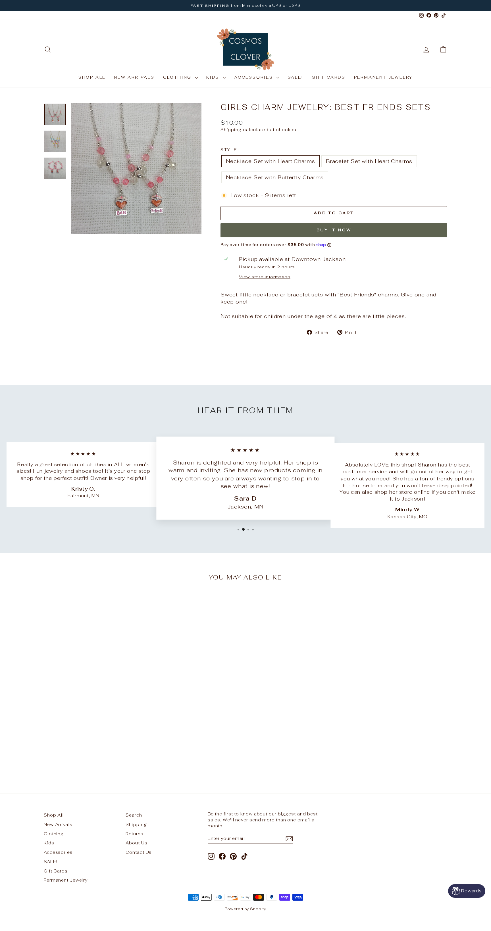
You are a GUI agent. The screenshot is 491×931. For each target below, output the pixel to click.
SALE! (295, 77)
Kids (213, 77)
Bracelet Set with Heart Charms (369, 161)
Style (228, 149)
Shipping (231, 129)
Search (134, 815)
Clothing (178, 77)
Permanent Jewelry (383, 77)
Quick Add (92, 733)
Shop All (91, 77)
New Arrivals (134, 77)
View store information (264, 276)
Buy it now (334, 230)
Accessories (254, 77)
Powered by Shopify (245, 909)
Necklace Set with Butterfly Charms (275, 177)
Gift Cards (329, 77)
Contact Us (139, 852)
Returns (134, 833)
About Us (136, 843)
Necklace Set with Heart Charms (270, 161)
